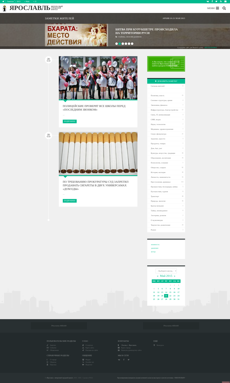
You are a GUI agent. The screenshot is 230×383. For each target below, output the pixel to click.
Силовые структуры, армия (161, 100)
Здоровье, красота (158, 139)
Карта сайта (90, 348)
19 (158, 296)
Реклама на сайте (92, 350)
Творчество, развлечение (160, 225)
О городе (53, 360)
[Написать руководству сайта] (225, 1)
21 (166, 296)
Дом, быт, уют (156, 148)
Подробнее (69, 121)
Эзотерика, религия (158, 215)
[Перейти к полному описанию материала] (99, 35)
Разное (153, 230)
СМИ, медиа (156, 120)
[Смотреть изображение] (53, 35)
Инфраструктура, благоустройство (164, 110)
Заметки (10, 1)
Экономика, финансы (159, 105)
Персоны (53, 365)
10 (178, 289)
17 (178, 292)
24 (178, 296)
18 (154, 296)
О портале (89, 345)
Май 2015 (166, 275)
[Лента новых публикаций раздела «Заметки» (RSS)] (221, 1)
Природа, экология (158, 201)
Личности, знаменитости (160, 177)
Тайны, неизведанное (159, 211)
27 (162, 299)
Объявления (54, 350)
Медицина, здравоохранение (162, 129)
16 (174, 292)
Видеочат (89, 365)
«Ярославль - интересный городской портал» (59, 378)
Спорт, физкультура (158, 134)
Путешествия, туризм (159, 192)
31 (178, 299)
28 (166, 299)
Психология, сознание (159, 163)
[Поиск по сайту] (224, 8)
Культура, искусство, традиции (163, 153)
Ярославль (29, 7)
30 (174, 299)
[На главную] (5, 2)
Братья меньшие (157, 206)
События (53, 348)
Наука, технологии (158, 124)
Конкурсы (160, 345)
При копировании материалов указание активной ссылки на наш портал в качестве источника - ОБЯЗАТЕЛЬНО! (151, 378)
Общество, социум (158, 168)
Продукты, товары (158, 144)
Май (27, 1)
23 (174, 296)
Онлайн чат (90, 362)
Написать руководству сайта (131, 350)
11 (154, 292)
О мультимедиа (157, 220)
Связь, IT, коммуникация (160, 115)
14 (166, 292)
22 (170, 296)
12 (158, 292)
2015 (18, 1)
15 (170, 292)
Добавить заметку (167, 81)
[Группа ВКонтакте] (207, 1)
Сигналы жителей (157, 86)
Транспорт (155, 196)
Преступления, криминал (160, 182)
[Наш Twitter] (216, 1)
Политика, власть (157, 96)
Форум (88, 360)
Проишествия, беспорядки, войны (164, 187)
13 (162, 292)
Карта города (125, 348)
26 (158, 299)
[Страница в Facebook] (212, 1)
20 (162, 296)
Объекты (53, 362)
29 (170, 299)
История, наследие (158, 172)
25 (154, 299)
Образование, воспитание (161, 158)
